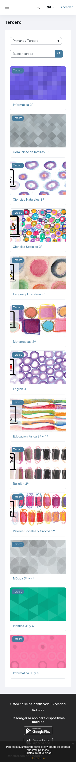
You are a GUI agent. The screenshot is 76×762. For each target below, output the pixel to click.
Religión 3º (21, 484)
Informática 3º (23, 105)
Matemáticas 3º (24, 342)
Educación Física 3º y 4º (30, 436)
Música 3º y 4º (23, 578)
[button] (38, 7)
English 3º (20, 389)
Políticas (38, 710)
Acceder (67, 7)
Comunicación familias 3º (31, 152)
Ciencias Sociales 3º (27, 247)
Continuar (38, 758)
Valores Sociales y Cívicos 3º (34, 531)
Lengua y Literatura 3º (29, 294)
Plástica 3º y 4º (24, 626)
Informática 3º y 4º (26, 673)
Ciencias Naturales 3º (28, 199)
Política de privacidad (38, 752)
